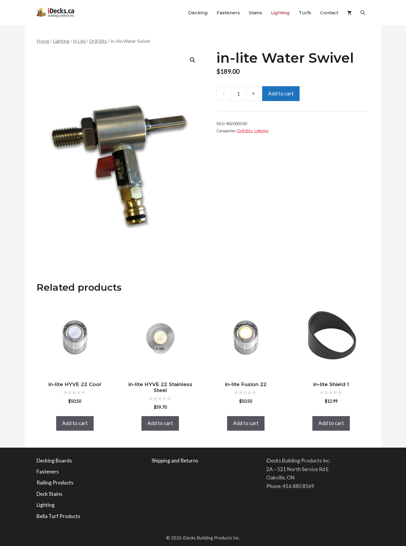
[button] (362, 12)
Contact (329, 12)
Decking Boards (54, 460)
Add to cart (281, 93)
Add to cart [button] (75, 423)
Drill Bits (98, 41)
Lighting (280, 12)
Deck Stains (49, 494)
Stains (255, 12)
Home (43, 41)
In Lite (79, 41)
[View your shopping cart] (349, 12)
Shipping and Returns (175, 460)
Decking (198, 12)
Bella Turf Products (58, 516)
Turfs (305, 12)
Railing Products (55, 482)
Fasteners (228, 12)
